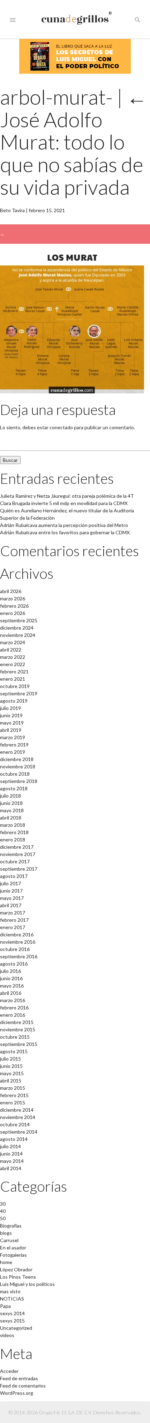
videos (7, 1335)
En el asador (13, 1247)
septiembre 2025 (18, 620)
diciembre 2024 (16, 628)
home (6, 1262)
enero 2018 (12, 839)
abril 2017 (10, 905)
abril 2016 (10, 993)
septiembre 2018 (18, 781)
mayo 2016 (12, 986)
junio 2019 (11, 715)
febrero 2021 (14, 671)
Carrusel (9, 1240)
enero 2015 (12, 1102)
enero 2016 (12, 1015)
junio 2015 (11, 1066)
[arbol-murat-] (72, 391)
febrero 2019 (14, 745)
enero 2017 (12, 927)
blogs (6, 1233)
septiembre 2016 (18, 956)
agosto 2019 (14, 701)
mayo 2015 (12, 1073)
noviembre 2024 (17, 635)
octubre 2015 (15, 1037)
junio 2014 (11, 1154)
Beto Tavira (12, 210)
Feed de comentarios (23, 1386)
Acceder (9, 1371)
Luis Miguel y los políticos (27, 1284)
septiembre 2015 (18, 1044)
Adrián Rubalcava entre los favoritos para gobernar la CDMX (65, 532)
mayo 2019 (12, 723)
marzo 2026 (12, 598)
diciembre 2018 (16, 759)
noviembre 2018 (17, 766)
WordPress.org (16, 1393)
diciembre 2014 (16, 1110)
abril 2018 (10, 818)
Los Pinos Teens (18, 1277)
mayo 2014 (12, 1161)
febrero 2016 (14, 1007)
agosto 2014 (14, 1139)
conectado (61, 427)
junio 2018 (11, 803)
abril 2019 (10, 730)
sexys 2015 (12, 1321)
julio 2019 (10, 708)
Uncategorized (16, 1328)
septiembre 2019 (18, 693)
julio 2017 (10, 883)
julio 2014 (10, 1146)
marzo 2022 (12, 657)
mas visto (10, 1291)
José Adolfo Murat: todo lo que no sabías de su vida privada (73, 142)
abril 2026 (10, 591)
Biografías (11, 1226)
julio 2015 (10, 1059)
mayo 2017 (12, 898)
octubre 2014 (15, 1124)
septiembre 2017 (18, 869)
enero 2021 (12, 679)
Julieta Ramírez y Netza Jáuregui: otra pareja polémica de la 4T (67, 496)
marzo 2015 (12, 1088)
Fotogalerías (13, 1255)
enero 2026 (12, 613)
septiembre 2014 (18, 1132)
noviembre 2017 (17, 854)
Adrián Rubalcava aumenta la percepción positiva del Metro (64, 525)
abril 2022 (10, 650)
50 (3, 1218)
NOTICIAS (12, 1299)
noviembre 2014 (17, 1117)
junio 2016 (11, 978)
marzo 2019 (12, 737)
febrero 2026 (14, 606)
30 (3, 1204)
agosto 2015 (14, 1051)
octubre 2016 (15, 949)
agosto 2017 (14, 876)
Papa (5, 1306)
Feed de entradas (19, 1378)
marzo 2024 (12, 642)
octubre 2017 (15, 861)
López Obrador (16, 1269)
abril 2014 (10, 1168)
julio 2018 (10, 796)
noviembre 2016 (17, 942)
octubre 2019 (15, 686)
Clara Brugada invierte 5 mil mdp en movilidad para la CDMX (64, 503)
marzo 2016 (12, 1000)
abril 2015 (10, 1081)
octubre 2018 (15, 774)
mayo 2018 (12, 810)
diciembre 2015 (16, 1022)
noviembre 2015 (17, 1029)
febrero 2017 (14, 920)
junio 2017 (11, 891)
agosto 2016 (14, 964)
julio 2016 (10, 971)
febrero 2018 (14, 832)
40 (3, 1211)
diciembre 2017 (16, 847)
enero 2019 (12, 752)
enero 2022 (12, 664)
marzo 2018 (12, 825)
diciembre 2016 (16, 934)
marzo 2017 (12, 913)
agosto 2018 (14, 788)
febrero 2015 (14, 1095)
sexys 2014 (12, 1313)
